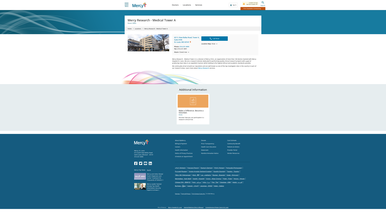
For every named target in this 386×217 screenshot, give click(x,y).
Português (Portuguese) (234, 168)
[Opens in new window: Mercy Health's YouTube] (145, 163)
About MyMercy (180, 140)
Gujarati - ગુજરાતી (192, 186)
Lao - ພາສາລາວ (206, 175)
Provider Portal (232, 150)
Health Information (181, 150)
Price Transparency (207, 144)
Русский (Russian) (181, 171)
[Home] (139, 5)
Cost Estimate (231, 140)
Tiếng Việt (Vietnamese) (183, 175)
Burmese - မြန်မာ (180, 186)
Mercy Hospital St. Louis (175, 207)
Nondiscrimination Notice (209, 153)
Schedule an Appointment (184, 156)
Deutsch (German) (207, 168)
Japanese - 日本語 (206, 186)
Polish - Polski (227, 179)
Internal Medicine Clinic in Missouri (193, 207)
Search (263, 5)
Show (208, 44)
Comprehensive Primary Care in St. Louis (216, 207)
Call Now (216, 38)
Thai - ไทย (214, 182)
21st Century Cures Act (198, 194)
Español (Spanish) (219, 171)
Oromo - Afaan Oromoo (213, 179)
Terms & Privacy (186, 194)
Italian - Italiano (219, 186)
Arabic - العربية (237, 182)
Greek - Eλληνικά (232, 175)
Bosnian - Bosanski (219, 175)
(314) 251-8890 (184, 47)
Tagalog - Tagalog (233, 171)
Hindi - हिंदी (195, 175)
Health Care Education (208, 147)
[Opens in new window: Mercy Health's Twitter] (140, 163)
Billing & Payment (181, 144)
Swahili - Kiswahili (198, 179)
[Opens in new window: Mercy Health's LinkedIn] (150, 163)
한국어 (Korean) (219, 168)
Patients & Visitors (233, 147)
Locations (187, 5)
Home (130, 29)
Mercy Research (203, 68)
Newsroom (204, 150)
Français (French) (193, 168)
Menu (126, 6)
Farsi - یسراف (196, 182)
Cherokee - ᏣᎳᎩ (225, 182)
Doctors (175, 5)
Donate (203, 140)
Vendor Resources (233, 153)
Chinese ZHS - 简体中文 (182, 182)
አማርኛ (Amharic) (180, 168)
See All (149, 170)
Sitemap (177, 194)
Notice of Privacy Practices (184, 153)
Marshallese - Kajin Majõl (183, 179)
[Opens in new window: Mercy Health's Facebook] (135, 163)
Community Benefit (233, 144)
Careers (177, 147)
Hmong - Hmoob (239, 179)
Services (198, 5)
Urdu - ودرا (206, 182)
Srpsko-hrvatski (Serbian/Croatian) (200, 171)
